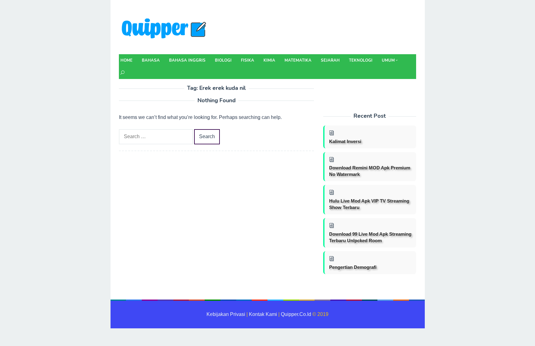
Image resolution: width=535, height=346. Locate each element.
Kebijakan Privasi (226, 314)
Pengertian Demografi (352, 267)
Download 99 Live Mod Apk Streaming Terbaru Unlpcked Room (370, 237)
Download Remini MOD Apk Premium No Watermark (369, 171)
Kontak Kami (263, 314)
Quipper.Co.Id (296, 314)
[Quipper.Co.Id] (165, 29)
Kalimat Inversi (345, 141)
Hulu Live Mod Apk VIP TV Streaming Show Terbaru (369, 204)
